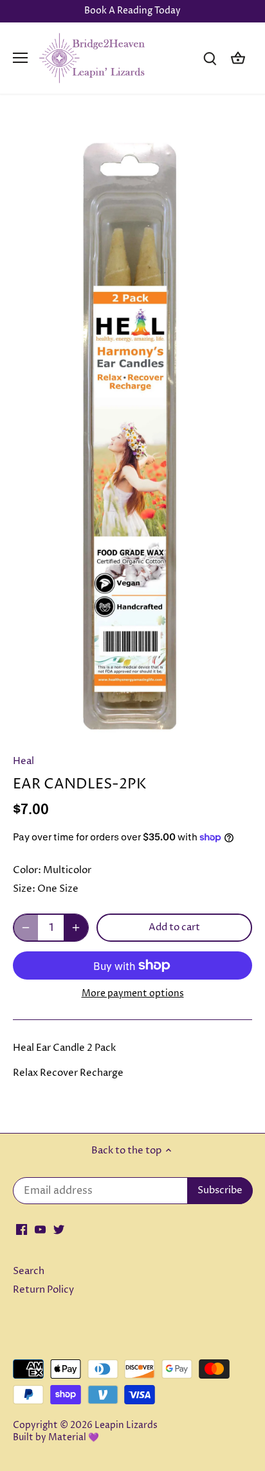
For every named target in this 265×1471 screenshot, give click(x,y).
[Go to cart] (238, 58)
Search (28, 1271)
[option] (132, 427)
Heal (23, 761)
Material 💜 (73, 1437)
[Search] (210, 58)
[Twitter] (58, 1229)
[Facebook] (21, 1229)
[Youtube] (40, 1229)
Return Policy (43, 1290)
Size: (24, 889)
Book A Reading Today (132, 10)
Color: (27, 870)
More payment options (133, 993)
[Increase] (76, 927)
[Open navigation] (20, 58)
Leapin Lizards (126, 1425)
